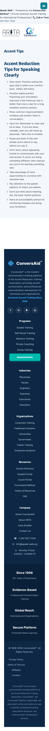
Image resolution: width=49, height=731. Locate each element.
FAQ (25, 496)
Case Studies (25, 525)
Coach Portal (25, 479)
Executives (24, 399)
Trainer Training (25, 445)
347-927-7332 (7, 21)
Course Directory (25, 468)
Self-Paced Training (25, 333)
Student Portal (24, 474)
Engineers (25, 388)
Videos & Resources (25, 490)
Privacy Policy (16, 659)
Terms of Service (16, 664)
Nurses (24, 382)
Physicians (24, 377)
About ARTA (25, 520)
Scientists (25, 393)
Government (25, 439)
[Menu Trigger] (43, 5)
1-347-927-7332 (25, 538)
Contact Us (25, 531)
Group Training (25, 349)
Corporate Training (25, 422)
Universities (25, 434)
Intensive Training (25, 338)
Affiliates (16, 670)
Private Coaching (25, 344)
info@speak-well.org (24, 544)
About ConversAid (24, 514)
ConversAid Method (25, 485)
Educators (25, 404)
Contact (16, 675)
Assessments (25, 357)
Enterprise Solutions (25, 450)
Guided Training (25, 327)
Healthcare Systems (25, 428)
